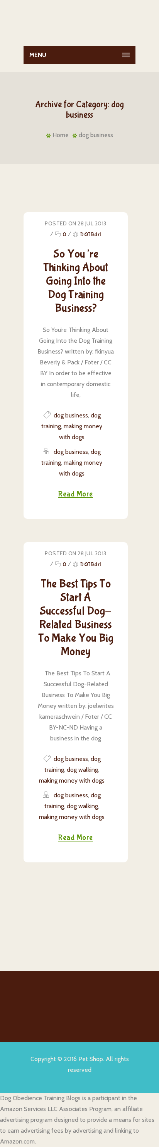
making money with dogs (72, 780)
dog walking (82, 769)
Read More (75, 494)
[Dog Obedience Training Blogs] (79, 21)
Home (60, 135)
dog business (96, 135)
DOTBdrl (90, 235)
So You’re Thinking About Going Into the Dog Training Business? (75, 281)
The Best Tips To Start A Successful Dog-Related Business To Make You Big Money (75, 617)
